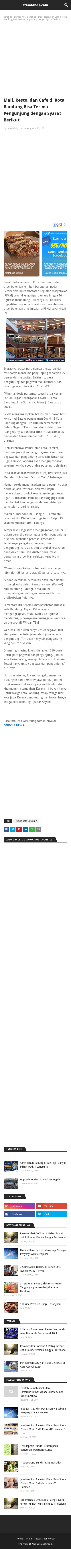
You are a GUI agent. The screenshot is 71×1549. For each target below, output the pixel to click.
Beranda (8, 17)
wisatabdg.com (15, 128)
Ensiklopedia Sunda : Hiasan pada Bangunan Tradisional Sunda (39, 1447)
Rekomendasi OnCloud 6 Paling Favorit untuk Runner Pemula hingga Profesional (43, 1235)
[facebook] (19, 1214)
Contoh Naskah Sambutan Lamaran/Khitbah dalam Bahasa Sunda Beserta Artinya (41, 1392)
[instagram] (19, 1206)
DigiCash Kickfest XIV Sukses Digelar (40, 1179)
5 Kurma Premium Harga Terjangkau (40, 1304)
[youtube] (51, 1206)
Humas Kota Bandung (25, 17)
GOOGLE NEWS (14, 725)
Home (20, 1538)
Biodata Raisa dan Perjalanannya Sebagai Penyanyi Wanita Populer (43, 1252)
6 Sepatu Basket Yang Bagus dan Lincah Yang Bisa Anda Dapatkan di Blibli (42, 1331)
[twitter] (51, 1214)
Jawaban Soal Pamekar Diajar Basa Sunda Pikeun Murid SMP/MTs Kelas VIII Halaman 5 (43, 1483)
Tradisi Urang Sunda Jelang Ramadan (41, 1462)
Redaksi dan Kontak (45, 1538)
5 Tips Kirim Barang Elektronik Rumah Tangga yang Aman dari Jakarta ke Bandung (41, 1287)
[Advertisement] (35, 58)
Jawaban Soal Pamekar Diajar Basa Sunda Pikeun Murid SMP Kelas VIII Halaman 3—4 (43, 1429)
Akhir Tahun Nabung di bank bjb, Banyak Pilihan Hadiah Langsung (43, 1164)
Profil (29, 1538)
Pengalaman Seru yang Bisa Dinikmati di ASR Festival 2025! (42, 1364)
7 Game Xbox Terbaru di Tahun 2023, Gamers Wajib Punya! (41, 1268)
